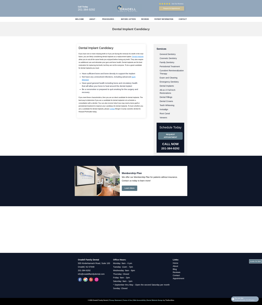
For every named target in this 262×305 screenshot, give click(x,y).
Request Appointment (170, 135)
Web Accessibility (139, 300)
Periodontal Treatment (170, 66)
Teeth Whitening (167, 105)
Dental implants (137, 56)
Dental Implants (167, 86)
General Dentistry (168, 54)
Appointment (178, 278)
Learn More (129, 188)
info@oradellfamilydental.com (91, 274)
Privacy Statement (115, 300)
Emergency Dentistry (169, 82)
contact (112, 109)
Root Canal (165, 113)
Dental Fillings (166, 97)
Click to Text (255, 261)
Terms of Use (127, 300)
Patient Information (163, 19)
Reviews (145, 19)
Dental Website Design (155, 300)
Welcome (79, 19)
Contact (183, 19)
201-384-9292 (86, 9)
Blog (175, 269)
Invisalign (164, 109)
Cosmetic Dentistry (168, 58)
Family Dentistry (167, 62)
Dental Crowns (166, 101)
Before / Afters (128, 19)
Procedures (108, 19)
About (92, 19)
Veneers (163, 117)
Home (175, 263)
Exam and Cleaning (168, 78)
